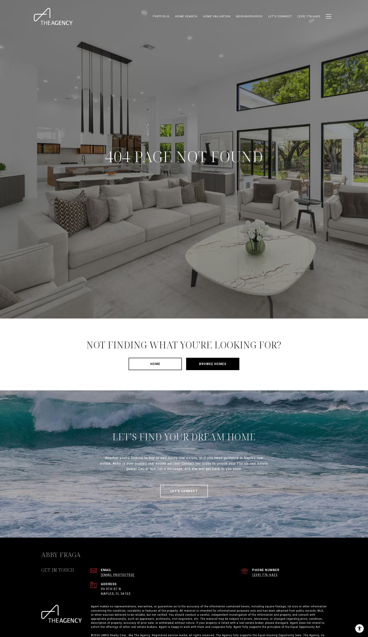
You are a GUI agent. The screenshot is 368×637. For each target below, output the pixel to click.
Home (155, 364)
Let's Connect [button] (184, 491)
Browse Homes (212, 364)
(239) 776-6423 (264, 575)
